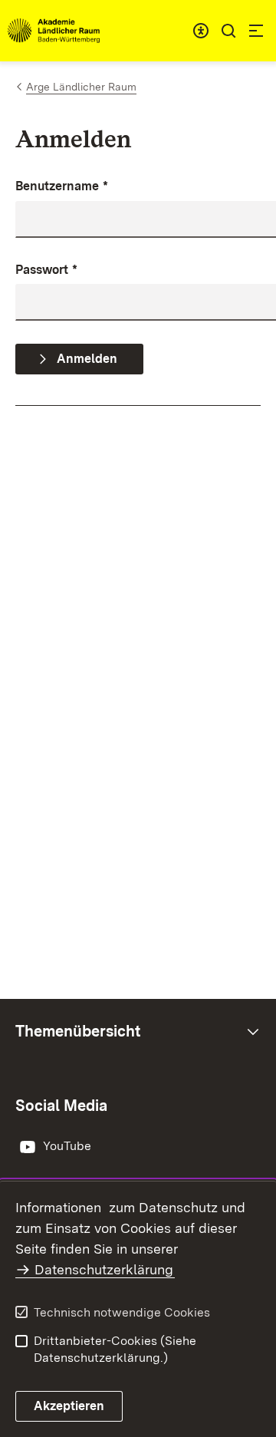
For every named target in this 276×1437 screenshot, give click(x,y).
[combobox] (201, 30)
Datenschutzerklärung (103, 1269)
